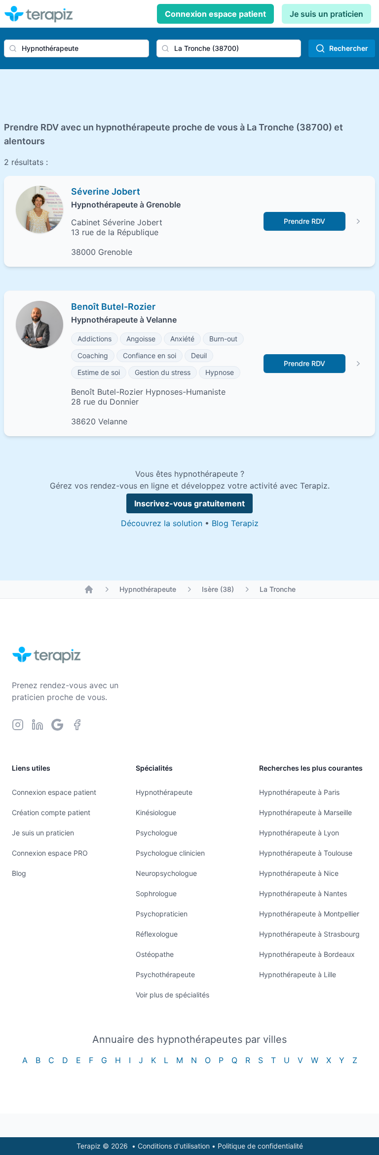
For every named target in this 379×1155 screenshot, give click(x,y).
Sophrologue (156, 893)
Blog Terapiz (235, 523)
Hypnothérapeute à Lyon (299, 832)
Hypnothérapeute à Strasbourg (309, 934)
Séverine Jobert (105, 191)
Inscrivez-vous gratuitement (189, 503)
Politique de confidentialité (260, 1146)
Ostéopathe (155, 954)
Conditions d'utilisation (174, 1146)
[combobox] (76, 48)
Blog (19, 873)
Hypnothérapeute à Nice (299, 873)
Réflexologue (157, 934)
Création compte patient (51, 812)
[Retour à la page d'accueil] (89, 589)
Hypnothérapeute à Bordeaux (307, 954)
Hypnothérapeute (147, 589)
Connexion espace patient (215, 14)
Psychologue (156, 832)
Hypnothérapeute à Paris (299, 792)
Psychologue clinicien (170, 853)
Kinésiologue (156, 812)
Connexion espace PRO (50, 853)
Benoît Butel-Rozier (113, 306)
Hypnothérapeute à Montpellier (309, 913)
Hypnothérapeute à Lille (297, 974)
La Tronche (278, 589)
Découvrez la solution (161, 523)
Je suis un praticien (326, 14)
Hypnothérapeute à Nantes (303, 893)
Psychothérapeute (165, 974)
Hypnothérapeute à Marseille (305, 812)
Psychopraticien (162, 913)
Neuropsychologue (166, 873)
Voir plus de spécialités (172, 994)
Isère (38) (218, 589)
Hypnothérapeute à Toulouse (305, 853)
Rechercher (348, 48)
